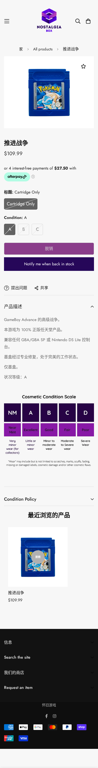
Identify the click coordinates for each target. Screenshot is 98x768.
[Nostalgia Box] (49, 21)
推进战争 (16, 593)
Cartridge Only (21, 204)
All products (43, 49)
